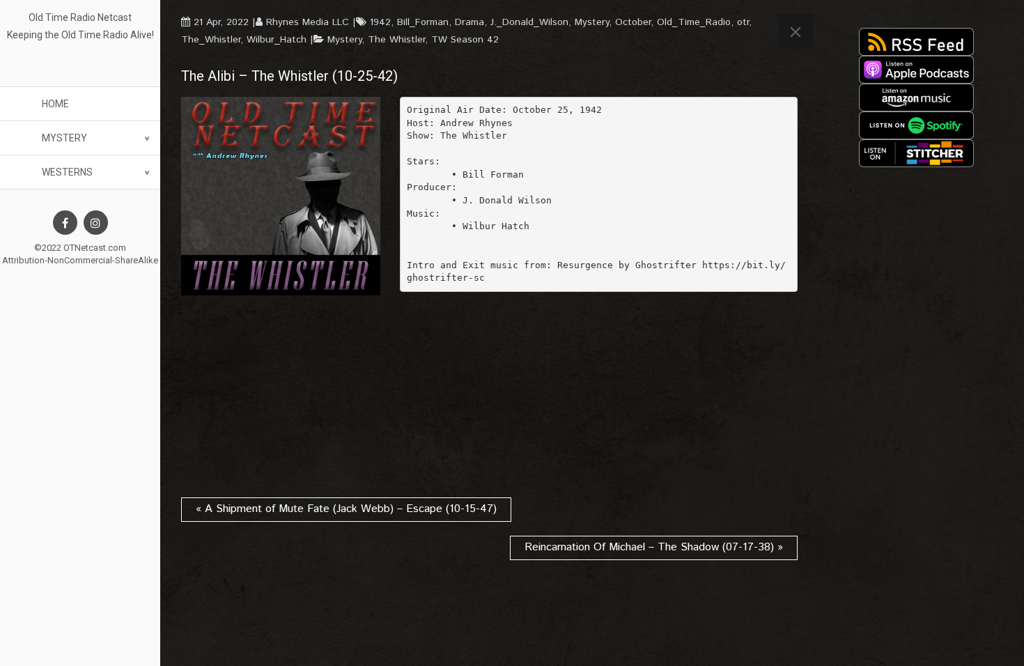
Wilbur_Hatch (277, 40)
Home (55, 103)
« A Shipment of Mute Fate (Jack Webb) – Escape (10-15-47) (346, 509)
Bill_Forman (423, 22)
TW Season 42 (465, 40)
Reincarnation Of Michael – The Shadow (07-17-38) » (654, 547)
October (633, 22)
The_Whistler (210, 40)
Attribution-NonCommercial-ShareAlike (80, 260)
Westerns (67, 172)
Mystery (64, 138)
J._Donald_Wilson (529, 22)
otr (743, 22)
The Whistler (396, 40)
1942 (380, 22)
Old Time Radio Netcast (80, 17)
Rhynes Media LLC (307, 22)
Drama (469, 22)
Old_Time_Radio (694, 22)
